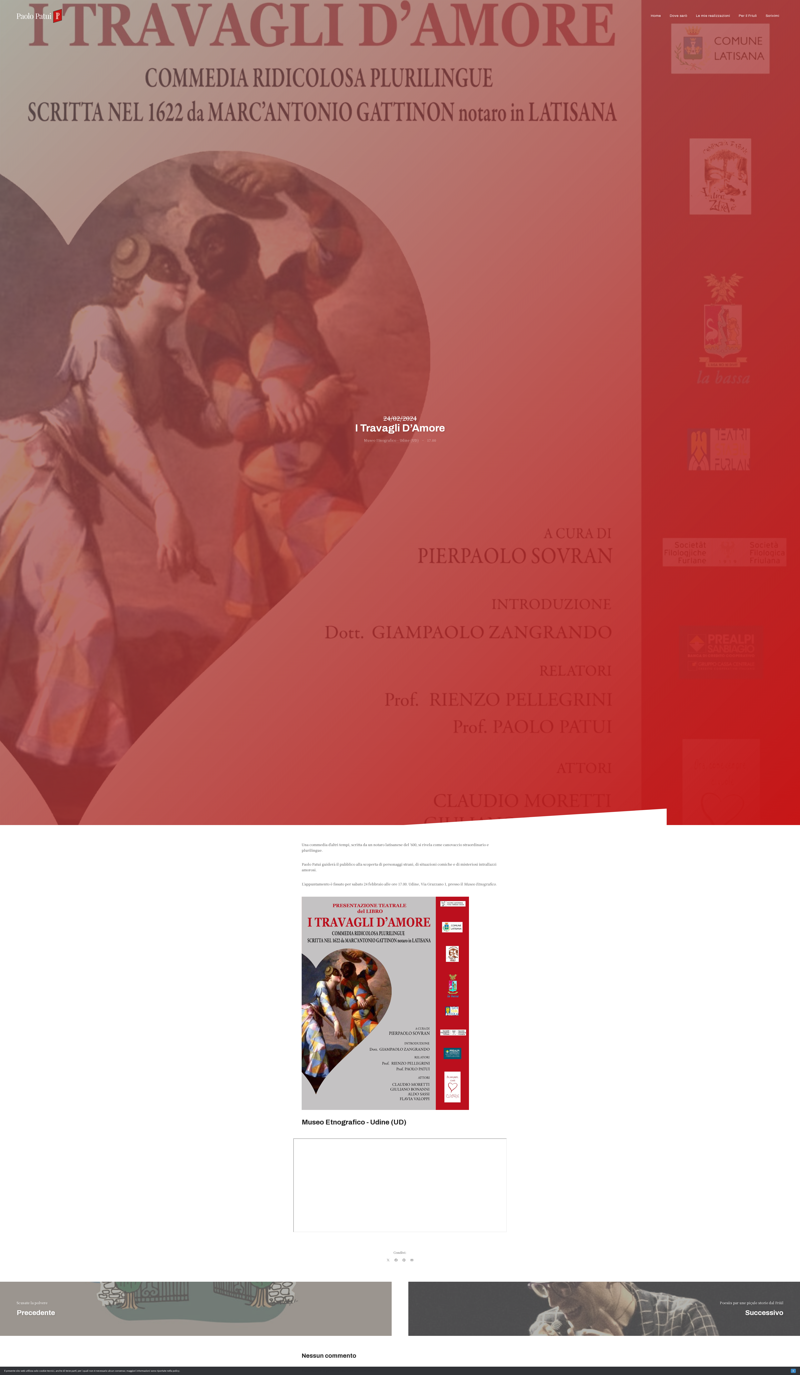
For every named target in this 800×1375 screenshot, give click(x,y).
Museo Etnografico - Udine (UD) (391, 440)
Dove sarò (678, 16)
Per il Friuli (748, 16)
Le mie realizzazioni (713, 16)
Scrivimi (772, 16)
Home (656, 16)
